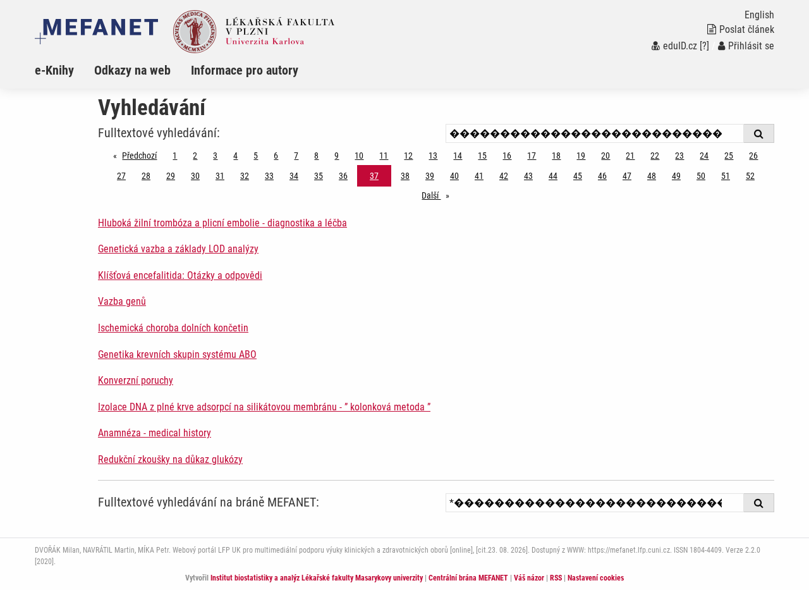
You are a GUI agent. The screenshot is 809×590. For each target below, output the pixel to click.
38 (405, 176)
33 (269, 176)
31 (220, 176)
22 (654, 156)
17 (531, 156)
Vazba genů (122, 301)
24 (704, 156)
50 (700, 176)
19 (580, 156)
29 (170, 176)
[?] (704, 46)
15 (482, 156)
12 (408, 156)
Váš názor (529, 578)
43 (528, 176)
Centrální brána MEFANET (468, 578)
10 (359, 156)
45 (577, 176)
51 (725, 176)
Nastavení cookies (596, 578)
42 (503, 176)
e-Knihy (54, 70)
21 (630, 156)
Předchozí (142, 156)
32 (244, 176)
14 (457, 156)
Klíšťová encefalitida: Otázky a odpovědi (180, 275)
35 (318, 176)
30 (195, 176)
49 (676, 176)
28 (146, 176)
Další (439, 195)
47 (627, 176)
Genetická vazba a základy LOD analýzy (178, 249)
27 (121, 176)
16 (506, 156)
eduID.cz (680, 46)
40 (454, 176)
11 (383, 156)
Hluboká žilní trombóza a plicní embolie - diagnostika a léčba (222, 223)
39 (429, 176)
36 (343, 176)
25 (728, 156)
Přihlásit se (751, 46)
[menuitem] (64, 70)
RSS (556, 578)
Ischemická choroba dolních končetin (173, 328)
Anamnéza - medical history (154, 433)
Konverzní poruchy (135, 380)
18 (556, 156)
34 (293, 176)
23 (679, 156)
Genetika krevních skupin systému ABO (177, 354)
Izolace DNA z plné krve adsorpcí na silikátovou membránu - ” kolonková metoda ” (264, 407)
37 (374, 176)
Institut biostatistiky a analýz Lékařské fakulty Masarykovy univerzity (316, 578)
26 (753, 156)
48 (651, 176)
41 (479, 176)
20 (605, 156)
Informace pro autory (244, 70)
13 (433, 156)
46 (602, 176)
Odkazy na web (132, 70)
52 (750, 176)
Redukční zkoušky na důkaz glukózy (170, 459)
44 (553, 176)
